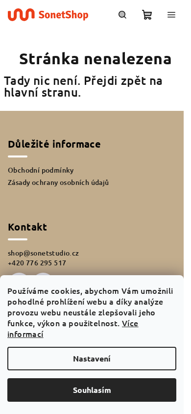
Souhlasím (92, 390)
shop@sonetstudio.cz (43, 253)
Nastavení (92, 358)
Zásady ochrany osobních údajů (58, 182)
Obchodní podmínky (41, 170)
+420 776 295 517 (37, 262)
